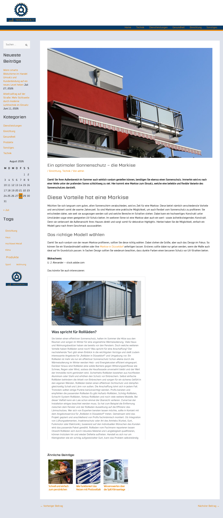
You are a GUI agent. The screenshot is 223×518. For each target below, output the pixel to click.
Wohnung (21, 265)
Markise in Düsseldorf (112, 246)
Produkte (8, 142)
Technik (140, 27)
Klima (8, 250)
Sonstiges (212, 27)
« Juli (6, 210)
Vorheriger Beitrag (51, 506)
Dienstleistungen (158, 27)
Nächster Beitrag (208, 506)
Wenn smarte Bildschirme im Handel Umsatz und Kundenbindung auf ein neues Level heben (15, 77)
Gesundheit (179, 27)
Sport (8, 265)
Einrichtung (196, 27)
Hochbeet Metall (13, 244)
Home (128, 27)
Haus (7, 238)
